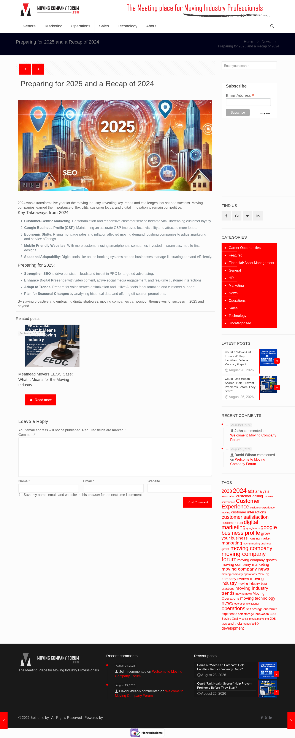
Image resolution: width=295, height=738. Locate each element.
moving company (251, 548)
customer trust (232, 523)
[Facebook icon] (261, 717)
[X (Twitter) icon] (266, 717)
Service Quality (231, 618)
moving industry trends (245, 591)
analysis (262, 491)
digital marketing (240, 524)
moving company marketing (245, 564)
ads (250, 491)
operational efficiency (246, 603)
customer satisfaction (245, 517)
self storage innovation (253, 614)
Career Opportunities (245, 248)
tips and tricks (232, 623)
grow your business (246, 535)
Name (24, 481)
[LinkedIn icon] (270, 717)
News (266, 42)
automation (228, 496)
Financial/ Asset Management (251, 263)
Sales (233, 308)
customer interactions (248, 512)
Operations (237, 300)
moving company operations (239, 574)
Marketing (236, 285)
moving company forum (244, 556)
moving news (243, 593)
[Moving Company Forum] (48, 10)
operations (233, 608)
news (227, 603)
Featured (236, 255)
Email (88, 481)
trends (247, 623)
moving (247, 543)
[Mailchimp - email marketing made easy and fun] (265, 113)
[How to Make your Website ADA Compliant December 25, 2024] (291, 720)
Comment (26, 434)
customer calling (249, 496)
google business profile (249, 530)
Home (248, 42)
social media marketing (255, 618)
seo (273, 613)
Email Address (240, 95)
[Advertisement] (254, 162)
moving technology (257, 598)
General (235, 270)
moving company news (245, 569)
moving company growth (257, 560)
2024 (240, 490)
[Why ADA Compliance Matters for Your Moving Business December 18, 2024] (4, 720)
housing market (259, 538)
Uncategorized (240, 323)
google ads (253, 528)
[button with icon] (226, 215)
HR (231, 278)
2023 (227, 491)
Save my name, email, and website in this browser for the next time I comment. (83, 495)
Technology (237, 315)
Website (154, 481)
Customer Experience (241, 504)
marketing (232, 543)
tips (273, 618)
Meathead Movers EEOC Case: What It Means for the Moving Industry (45, 379)
